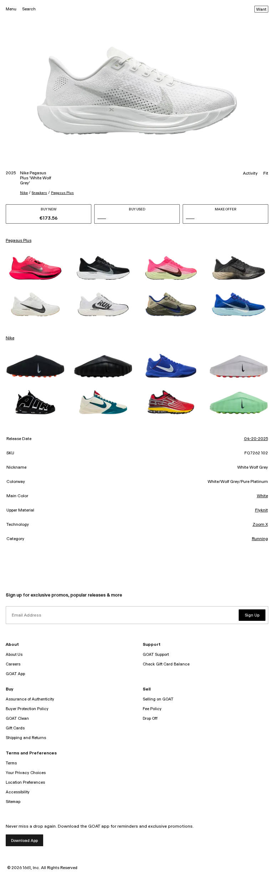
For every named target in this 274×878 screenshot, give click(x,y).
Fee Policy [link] (152, 709)
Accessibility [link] (18, 792)
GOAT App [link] (15, 674)
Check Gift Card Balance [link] (166, 664)
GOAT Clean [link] (17, 718)
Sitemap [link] (13, 802)
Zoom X (260, 525)
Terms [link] (11, 763)
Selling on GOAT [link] (158, 699)
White (262, 496)
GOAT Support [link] (156, 655)
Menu (11, 9)
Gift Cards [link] (15, 728)
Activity (250, 173)
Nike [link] (10, 338)
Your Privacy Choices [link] (26, 773)
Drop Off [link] (150, 718)
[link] (35, 267)
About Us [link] (14, 655)
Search (29, 9)
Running (260, 539)
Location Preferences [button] (25, 782)
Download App (24, 841)
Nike (24, 193)
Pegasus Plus (62, 193)
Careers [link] (13, 664)
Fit (265, 173)
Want (261, 10)
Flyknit (261, 510)
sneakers (39, 193)
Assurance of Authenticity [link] (30, 699)
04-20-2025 (256, 439)
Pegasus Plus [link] (18, 241)
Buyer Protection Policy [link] (27, 709)
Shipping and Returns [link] (26, 738)
